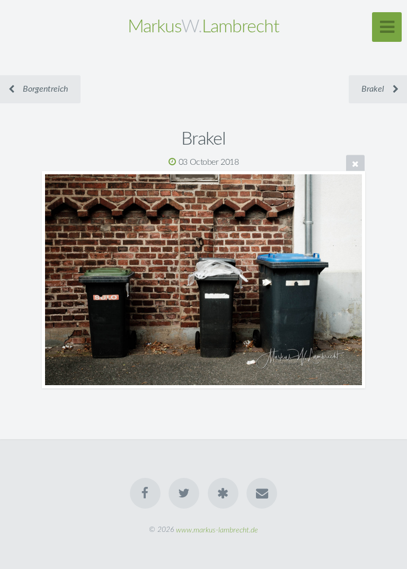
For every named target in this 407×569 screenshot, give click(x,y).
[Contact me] (261, 493)
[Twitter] (184, 493)
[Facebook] (145, 493)
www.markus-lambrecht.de (217, 530)
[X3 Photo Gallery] (223, 493)
